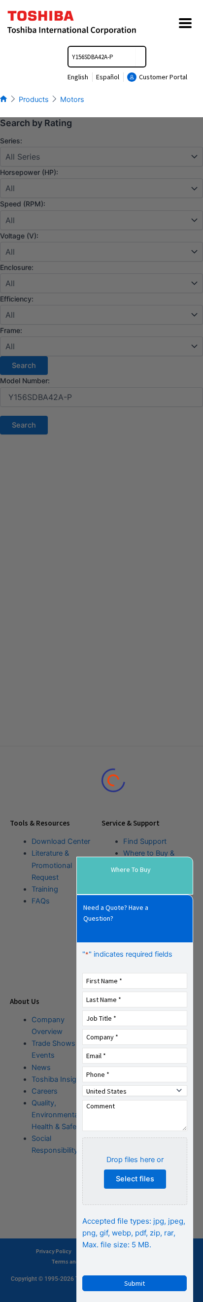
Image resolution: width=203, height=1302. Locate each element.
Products (34, 99)
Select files (135, 1178)
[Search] (140, 57)
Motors (72, 99)
